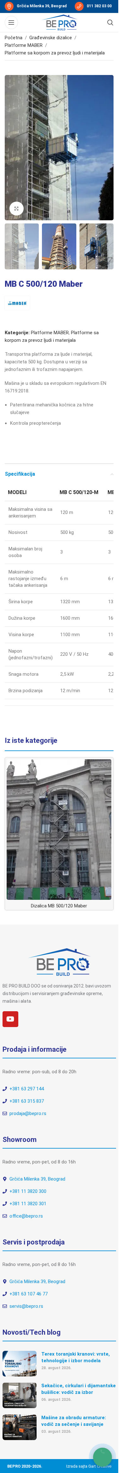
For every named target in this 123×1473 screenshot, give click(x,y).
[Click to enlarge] (16, 209)
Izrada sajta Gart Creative (88, 1466)
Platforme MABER (24, 45)
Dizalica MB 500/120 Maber (59, 906)
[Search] (110, 22)
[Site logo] (59, 22)
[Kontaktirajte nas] (102, 1457)
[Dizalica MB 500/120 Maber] (59, 829)
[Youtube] (10, 1019)
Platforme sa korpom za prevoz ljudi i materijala (55, 53)
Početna (13, 38)
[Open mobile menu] (11, 22)
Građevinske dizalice (50, 38)
